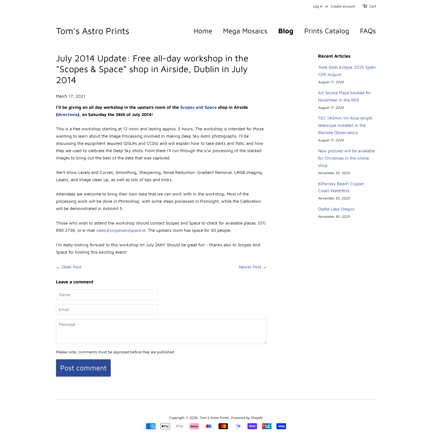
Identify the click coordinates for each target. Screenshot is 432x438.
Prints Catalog (326, 31)
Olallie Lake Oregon (336, 208)
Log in (317, 6)
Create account (343, 6)
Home (203, 31)
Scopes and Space (198, 107)
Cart (372, 6)
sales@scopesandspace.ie (121, 230)
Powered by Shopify (247, 417)
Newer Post (250, 266)
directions (68, 114)
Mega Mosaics (245, 31)
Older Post (72, 266)
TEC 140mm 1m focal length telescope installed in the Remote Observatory (345, 125)
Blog (286, 31)
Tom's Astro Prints (92, 30)
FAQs (368, 31)
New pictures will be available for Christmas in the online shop (346, 158)
